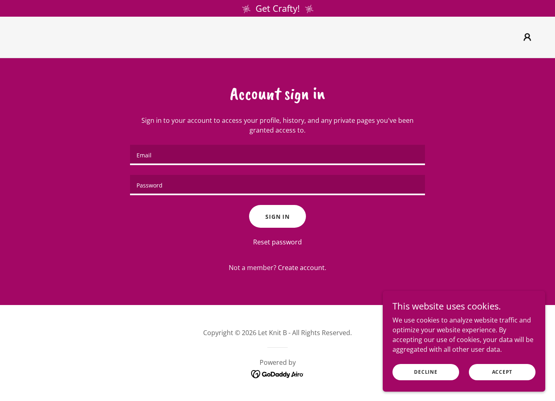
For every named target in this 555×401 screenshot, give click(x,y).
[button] (527, 37)
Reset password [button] (277, 242)
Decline (425, 371)
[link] (277, 42)
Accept (502, 371)
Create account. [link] (302, 267)
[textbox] (277, 155)
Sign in (277, 216)
